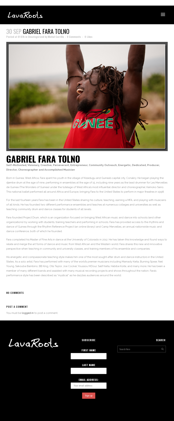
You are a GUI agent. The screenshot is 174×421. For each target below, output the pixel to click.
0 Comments (74, 36)
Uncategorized (36, 36)
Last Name (88, 365)
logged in (28, 313)
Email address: (89, 379)
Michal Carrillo (56, 36)
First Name (89, 350)
